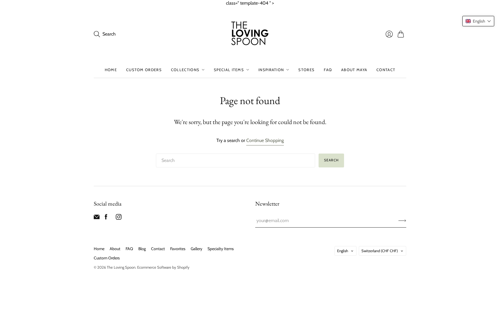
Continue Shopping (265, 140)
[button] (478, 21)
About (115, 248)
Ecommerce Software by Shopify (163, 267)
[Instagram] (119, 218)
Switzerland (379, 250)
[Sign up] (402, 220)
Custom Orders (144, 69)
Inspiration (271, 69)
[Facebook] (106, 218)
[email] (97, 218)
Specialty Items (220, 248)
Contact (385, 69)
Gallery (196, 248)
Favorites (177, 248)
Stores (306, 69)
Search (331, 160)
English (342, 250)
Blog (142, 248)
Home (111, 69)
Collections (185, 69)
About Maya (354, 69)
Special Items (229, 69)
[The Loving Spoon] (250, 34)
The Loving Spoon (121, 267)
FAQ (328, 69)
